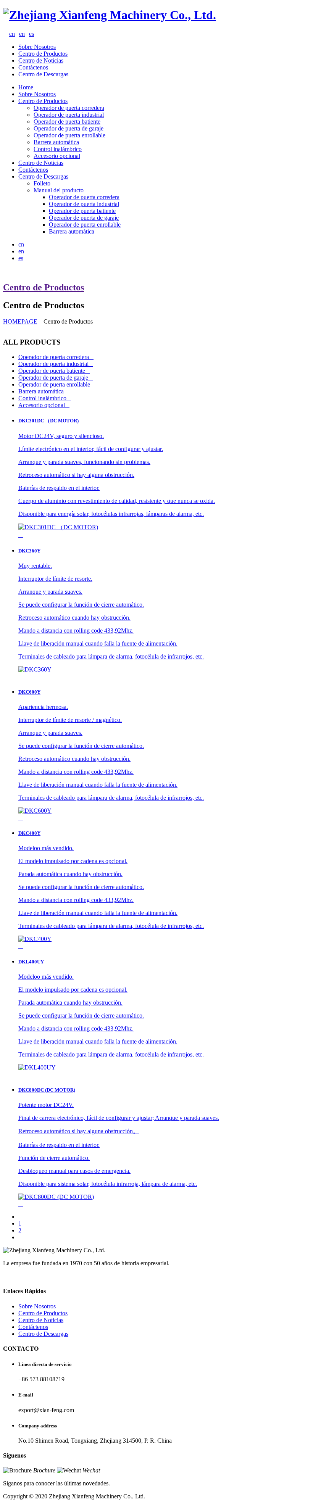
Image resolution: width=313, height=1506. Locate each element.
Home (25, 87)
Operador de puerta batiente (67, 121)
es (31, 34)
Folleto (42, 183)
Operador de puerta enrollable (69, 135)
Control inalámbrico (58, 149)
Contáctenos (33, 67)
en (22, 34)
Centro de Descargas (43, 74)
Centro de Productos (43, 53)
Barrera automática (56, 142)
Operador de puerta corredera (69, 108)
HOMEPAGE (20, 321)
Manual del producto (59, 190)
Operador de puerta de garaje (68, 128)
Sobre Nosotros (37, 46)
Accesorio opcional (57, 156)
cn (12, 34)
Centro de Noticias (40, 60)
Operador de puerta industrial (69, 114)
